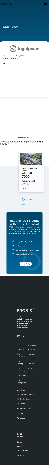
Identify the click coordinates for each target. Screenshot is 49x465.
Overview (20, 349)
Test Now (25, 264)
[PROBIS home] (24, 309)
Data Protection (22, 451)
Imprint (19, 446)
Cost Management (21, 381)
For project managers (24, 408)
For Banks (20, 413)
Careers (31, 359)
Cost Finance (21, 375)
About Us (31, 349)
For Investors (21, 418)
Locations (31, 354)
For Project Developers (25, 394)
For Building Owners (24, 399)
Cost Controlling (21, 369)
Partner (30, 373)
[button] (45, 3)
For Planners (21, 404)
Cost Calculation (21, 355)
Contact (31, 364)
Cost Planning (20, 362)
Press (30, 368)
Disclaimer (20, 455)
